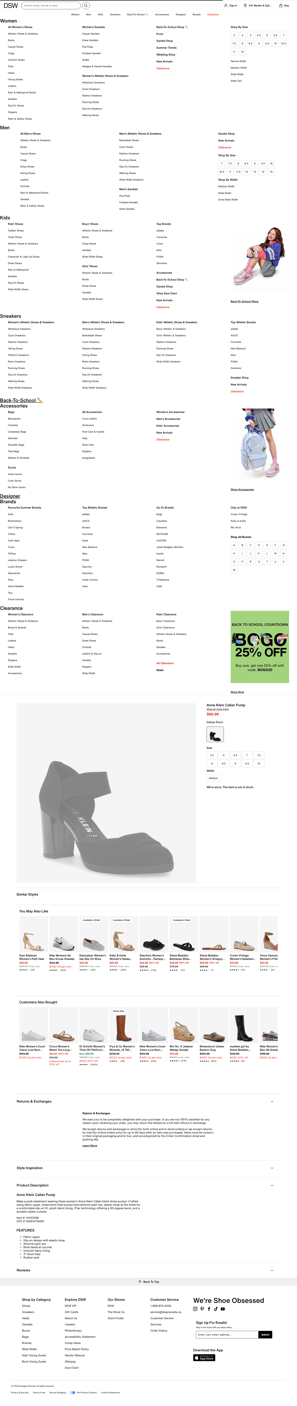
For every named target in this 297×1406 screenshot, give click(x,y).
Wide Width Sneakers (131, 179)
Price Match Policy (77, 1349)
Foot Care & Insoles (93, 431)
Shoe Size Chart (166, 293)
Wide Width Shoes (18, 289)
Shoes (26, 1306)
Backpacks (14, 418)
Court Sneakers (91, 89)
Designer (181, 14)
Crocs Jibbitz (89, 418)
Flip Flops (87, 46)
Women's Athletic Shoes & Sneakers (105, 76)
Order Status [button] (158, 1330)
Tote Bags (13, 451)
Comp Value (73, 1343)
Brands (26, 1343)
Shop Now (237, 692)
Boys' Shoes (90, 224)
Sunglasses (88, 458)
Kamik (160, 553)
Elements (161, 527)
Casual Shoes (15, 46)
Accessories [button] (162, 14)
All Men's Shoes (30, 134)
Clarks (11, 534)
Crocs (159, 243)
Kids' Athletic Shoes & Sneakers (176, 322)
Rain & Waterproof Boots (22, 92)
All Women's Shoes (20, 27)
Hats (84, 438)
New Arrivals (164, 61)
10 (275, 43)
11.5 (238, 171)
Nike (159, 250)
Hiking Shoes (15, 79)
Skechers (161, 263)
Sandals (12, 99)
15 (271, 171)
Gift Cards (71, 1312)
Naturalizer (14, 573)
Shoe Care (88, 444)
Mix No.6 (236, 527)
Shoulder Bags (16, 444)
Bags (11, 412)
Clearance (162, 68)
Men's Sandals (128, 189)
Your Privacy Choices (86, 1392)
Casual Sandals (91, 33)
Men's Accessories (168, 419)
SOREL (160, 573)
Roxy (11, 579)
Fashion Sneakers (92, 95)
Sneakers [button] (115, 14)
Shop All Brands (241, 537)
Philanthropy (73, 1330)
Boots (11, 40)
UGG (159, 586)
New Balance (238, 348)
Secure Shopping (57, 1392)
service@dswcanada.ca (165, 1312)
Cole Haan (14, 540)
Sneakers (28, 1312)
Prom (159, 34)
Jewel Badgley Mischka (169, 547)
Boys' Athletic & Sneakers (171, 329)
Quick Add (34, 976)
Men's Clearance (92, 614)
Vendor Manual (75, 1355)
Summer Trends (166, 48)
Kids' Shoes (15, 224)
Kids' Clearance (166, 614)
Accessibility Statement (80, 1337)
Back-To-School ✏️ (137, 14)
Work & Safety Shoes (20, 119)
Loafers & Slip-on (92, 653)
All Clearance (164, 663)
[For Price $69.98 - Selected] (215, 734)
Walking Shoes (90, 115)
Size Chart (72, 1367)
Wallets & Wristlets (18, 458)
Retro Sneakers (16, 361)
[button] (44, 920)
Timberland (162, 579)
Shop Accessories (242, 489)
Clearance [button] (213, 14)
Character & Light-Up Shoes (24, 256)
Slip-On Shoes (16, 105)
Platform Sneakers (18, 355)
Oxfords (24, 186)
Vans (85, 586)
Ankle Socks (15, 474)
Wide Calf (236, 81)
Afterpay (70, 1361)
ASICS (234, 335)
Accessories (164, 273)
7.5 (234, 43)
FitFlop (12, 553)
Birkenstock (14, 521)
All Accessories (92, 412)
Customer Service (162, 1318)
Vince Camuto (16, 599)
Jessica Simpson (17, 560)
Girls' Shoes (89, 266)
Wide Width (237, 74)
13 (255, 171)
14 (263, 171)
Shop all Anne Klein (218, 709)
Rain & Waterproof (18, 269)
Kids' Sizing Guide (34, 1355)
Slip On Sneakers (166, 355)
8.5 (250, 43)
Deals (160, 670)
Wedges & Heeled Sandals (97, 66)
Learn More (89, 1145)
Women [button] (75, 14)
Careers (70, 1324)
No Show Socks (16, 487)
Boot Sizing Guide (34, 1361)
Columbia (161, 521)
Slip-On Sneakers (92, 108)
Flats (10, 66)
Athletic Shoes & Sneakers (23, 33)
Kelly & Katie (238, 521)
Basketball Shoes (129, 140)
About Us (71, 1318)
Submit (265, 1334)
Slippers (12, 112)
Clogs (11, 53)
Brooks (86, 527)
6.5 (275, 35)
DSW (111, 1306)
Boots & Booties (17, 627)
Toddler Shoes (16, 230)
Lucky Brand (15, 566)
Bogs (159, 514)
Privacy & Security (20, 1392)
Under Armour (90, 579)
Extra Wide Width (228, 199)
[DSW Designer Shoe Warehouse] (11, 5)
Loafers (12, 86)
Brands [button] (197, 14)
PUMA (159, 256)
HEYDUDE (162, 534)
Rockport (161, 566)
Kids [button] (100, 14)
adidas (160, 230)
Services (155, 1324)
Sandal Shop (164, 41)
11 (234, 51)
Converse (161, 237)
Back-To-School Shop (244, 301)
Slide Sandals (127, 209)
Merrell (160, 560)
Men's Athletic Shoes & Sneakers (140, 134)
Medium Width (239, 67)
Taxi (10, 593)
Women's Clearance (20, 614)
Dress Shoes (27, 166)
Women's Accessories (170, 412)
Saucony (87, 566)
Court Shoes (126, 147)
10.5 (283, 43)
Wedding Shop (165, 54)
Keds (85, 540)
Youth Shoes (15, 237)
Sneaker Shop (240, 377)
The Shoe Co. (116, 1312)
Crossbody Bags (17, 431)
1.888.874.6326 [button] (160, 1306)
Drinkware (88, 425)
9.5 (267, 43)
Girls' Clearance (165, 627)
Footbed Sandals (91, 53)
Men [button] (88, 14)
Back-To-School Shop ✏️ (172, 27)
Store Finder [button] (116, 1318)
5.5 (259, 35)
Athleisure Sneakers (93, 82)
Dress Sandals (90, 40)
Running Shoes (90, 102)
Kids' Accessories (167, 426)
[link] (32, 960)
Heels (11, 73)
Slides (85, 60)
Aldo (10, 514)
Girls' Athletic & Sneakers (170, 335)
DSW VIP (70, 1306)
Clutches (13, 425)
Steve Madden (16, 586)
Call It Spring (15, 527)
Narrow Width (238, 61)
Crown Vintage (239, 514)
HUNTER (161, 540)
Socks (12, 467)
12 (242, 51)
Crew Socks (14, 480)
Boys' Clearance (165, 621)
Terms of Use (39, 1392)
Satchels (13, 438)
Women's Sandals (93, 27)
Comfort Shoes (16, 60)
